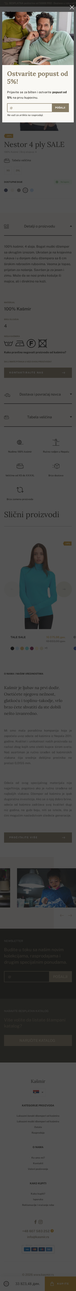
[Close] (71, 7)
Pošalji (60, 107)
